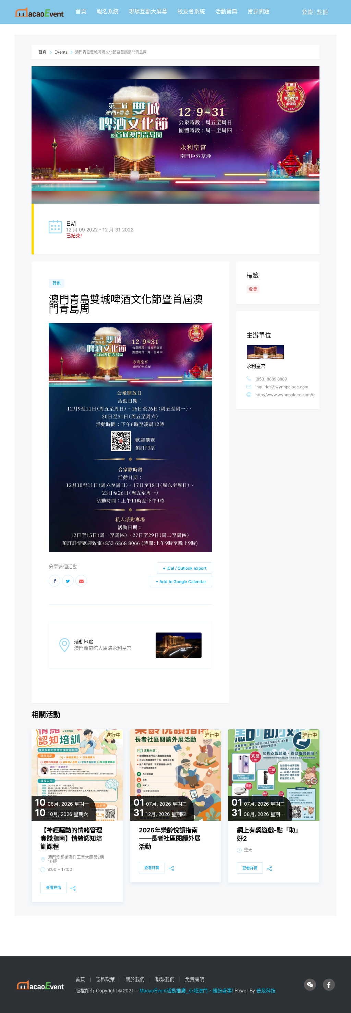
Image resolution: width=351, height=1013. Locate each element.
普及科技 (266, 990)
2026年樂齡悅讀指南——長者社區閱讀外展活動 (170, 838)
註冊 (322, 12)
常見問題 (258, 11)
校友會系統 (191, 11)
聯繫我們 (164, 979)
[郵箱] (81, 581)
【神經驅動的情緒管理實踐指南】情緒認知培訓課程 (71, 838)
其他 (56, 283)
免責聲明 (194, 979)
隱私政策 (105, 979)
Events (61, 52)
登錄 (307, 12)
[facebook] (329, 984)
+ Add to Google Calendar (181, 581)
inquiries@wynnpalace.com (281, 386)
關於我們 (135, 979)
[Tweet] (68, 581)
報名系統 (108, 11)
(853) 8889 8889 (271, 379)
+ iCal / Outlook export (184, 568)
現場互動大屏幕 (148, 11)
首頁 (80, 11)
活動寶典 (226, 11)
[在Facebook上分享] (54, 581)
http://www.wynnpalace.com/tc (285, 394)
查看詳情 (53, 887)
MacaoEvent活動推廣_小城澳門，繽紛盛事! (187, 990)
